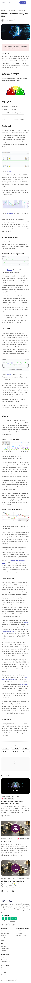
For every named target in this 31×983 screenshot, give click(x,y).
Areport (25, 622)
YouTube (3, 972)
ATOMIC (3, 10)
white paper (23, 684)
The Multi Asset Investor (7, 931)
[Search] (17, 2)
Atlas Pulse (4, 937)
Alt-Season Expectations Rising (12, 881)
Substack (3, 974)
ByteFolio (3, 838)
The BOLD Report (21, 935)
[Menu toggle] (28, 2)
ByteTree (9, 270)
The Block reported (8, 631)
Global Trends (20, 931)
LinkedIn (3, 970)
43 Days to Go (6, 841)
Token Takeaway (5, 796)
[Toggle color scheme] (14, 980)
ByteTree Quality (5, 933)
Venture (3, 935)
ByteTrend (10, 171)
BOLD (2, 940)
